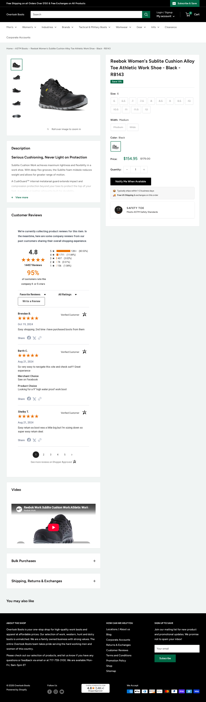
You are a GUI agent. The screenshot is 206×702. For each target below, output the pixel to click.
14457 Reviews (36, 265)
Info (153, 27)
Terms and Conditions (118, 655)
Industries (47, 27)
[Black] (116, 146)
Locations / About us (118, 629)
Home (9, 48)
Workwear (122, 27)
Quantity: (116, 169)
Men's (9, 27)
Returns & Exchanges (118, 644)
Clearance (171, 27)
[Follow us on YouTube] (62, 691)
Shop (109, 665)
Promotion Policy (116, 660)
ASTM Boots (21, 48)
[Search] (146, 14)
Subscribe (165, 658)
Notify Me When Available (130, 181)
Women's (27, 27)
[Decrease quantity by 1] (127, 169)
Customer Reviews (117, 650)
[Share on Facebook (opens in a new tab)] (29, 338)
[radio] (69, 251)
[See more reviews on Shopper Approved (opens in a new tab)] (40, 338)
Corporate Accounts (18, 37)
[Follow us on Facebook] (49, 691)
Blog (108, 634)
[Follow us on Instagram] (55, 691)
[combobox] (86, 14)
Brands (66, 27)
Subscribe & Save (187, 3)
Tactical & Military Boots (93, 27)
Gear (139, 27)
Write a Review (31, 301)
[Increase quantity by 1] (144, 169)
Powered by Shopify (16, 689)
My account (164, 16)
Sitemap (111, 671)
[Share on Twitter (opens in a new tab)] (34, 338)
